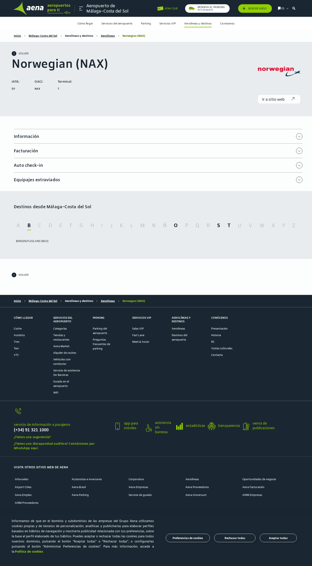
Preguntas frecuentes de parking (101, 344)
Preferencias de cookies (188, 538)
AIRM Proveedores (26, 503)
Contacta (217, 355)
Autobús (19, 335)
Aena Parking (80, 495)
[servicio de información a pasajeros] (62, 413)
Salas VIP (138, 328)
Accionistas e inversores (87, 479)
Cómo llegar (85, 23)
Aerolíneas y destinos (198, 23)
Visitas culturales (221, 348)
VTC (16, 355)
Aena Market (61, 346)
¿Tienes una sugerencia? (32, 437)
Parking (146, 23)
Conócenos (227, 23)
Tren (17, 342)
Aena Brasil (79, 487)
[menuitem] (85, 23)
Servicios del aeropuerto (116, 23)
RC (213, 342)
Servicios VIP (167, 23)
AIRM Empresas (252, 495)
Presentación (219, 328)
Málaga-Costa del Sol (43, 36)
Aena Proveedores (197, 487)
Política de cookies (29, 551)
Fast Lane (138, 335)
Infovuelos (21, 479)
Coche (18, 328)
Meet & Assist (140, 342)
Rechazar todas (235, 538)
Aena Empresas (138, 487)
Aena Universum (196, 495)
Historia (216, 335)
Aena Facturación (253, 487)
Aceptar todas (278, 538)
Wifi (55, 392)
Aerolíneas (108, 36)
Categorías (60, 328)
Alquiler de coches (64, 353)
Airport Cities (23, 487)
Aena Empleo (23, 495)
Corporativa (136, 479)
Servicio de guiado (140, 495)
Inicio (17, 36)
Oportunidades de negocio (259, 479)
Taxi (16, 348)
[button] (81, 8)
